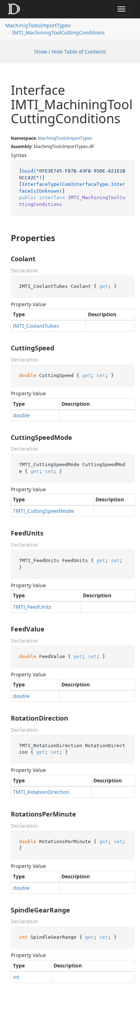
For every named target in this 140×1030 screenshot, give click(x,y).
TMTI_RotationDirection (41, 791)
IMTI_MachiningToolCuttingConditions (58, 32)
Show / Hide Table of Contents (70, 51)
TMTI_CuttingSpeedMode (43, 510)
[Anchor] (5, 238)
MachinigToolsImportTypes (38, 25)
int (16, 977)
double (21, 415)
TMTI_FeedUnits (32, 606)
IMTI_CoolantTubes (36, 325)
